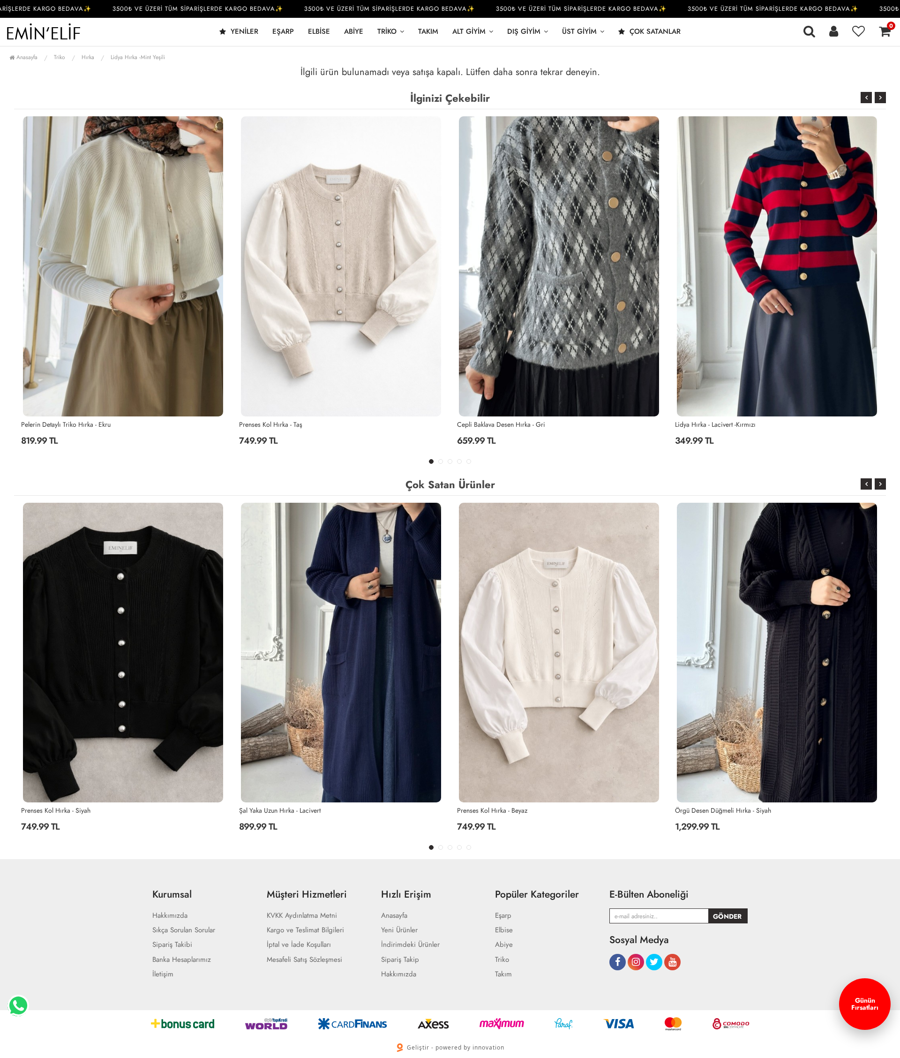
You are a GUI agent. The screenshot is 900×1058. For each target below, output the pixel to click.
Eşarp (283, 31)
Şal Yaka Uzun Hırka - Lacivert (62, 810)
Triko (387, 31)
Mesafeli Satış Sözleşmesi (304, 960)
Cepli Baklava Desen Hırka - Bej (719, 424)
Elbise (319, 31)
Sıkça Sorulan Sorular (183, 930)
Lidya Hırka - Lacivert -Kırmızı (497, 424)
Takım (428, 31)
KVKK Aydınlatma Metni (302, 916)
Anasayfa (26, 57)
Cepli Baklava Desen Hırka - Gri (283, 424)
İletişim (162, 974)
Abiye (353, 31)
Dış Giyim (523, 31)
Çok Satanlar (654, 31)
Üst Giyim (579, 31)
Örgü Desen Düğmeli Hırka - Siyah (505, 810)
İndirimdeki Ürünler (410, 945)
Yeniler (243, 31)
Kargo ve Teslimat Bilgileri (305, 930)
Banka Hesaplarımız (181, 960)
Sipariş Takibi (172, 945)
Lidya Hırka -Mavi (699, 810)
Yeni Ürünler (399, 930)
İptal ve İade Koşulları (299, 945)
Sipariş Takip (400, 960)
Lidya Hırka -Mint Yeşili (138, 57)
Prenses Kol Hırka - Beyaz (274, 810)
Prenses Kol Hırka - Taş (52, 424)
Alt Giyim (469, 31)
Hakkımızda (170, 916)
